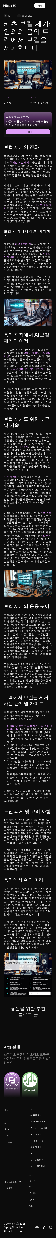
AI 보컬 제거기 (23, 244)
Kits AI (24, 446)
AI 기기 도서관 (36, 1140)
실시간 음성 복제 (37, 1159)
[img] (37, 1227)
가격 (6, 1135)
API (32, 1153)
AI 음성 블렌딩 (36, 1134)
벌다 (31, 1206)
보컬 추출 (45, 512)
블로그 (32, 1180)
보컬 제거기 (35, 1147)
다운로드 (8, 1142)
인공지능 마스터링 (38, 1128)
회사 (31, 1187)
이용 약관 (8, 1188)
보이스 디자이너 (37, 1166)
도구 (6, 1123)
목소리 (7, 1129)
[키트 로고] (12, 1047)
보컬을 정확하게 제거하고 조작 (28, 369)
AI (31, 1121)
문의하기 (33, 1193)
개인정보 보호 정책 (12, 1182)
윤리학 (32, 1199)
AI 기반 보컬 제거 (19, 162)
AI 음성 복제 (36, 1115)
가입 (6, 1116)
